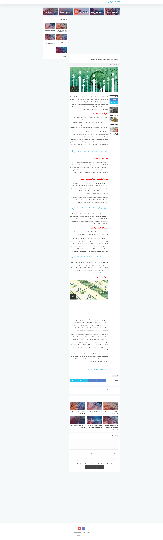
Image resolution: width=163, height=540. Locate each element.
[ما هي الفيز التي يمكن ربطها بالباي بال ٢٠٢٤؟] (97, 11)
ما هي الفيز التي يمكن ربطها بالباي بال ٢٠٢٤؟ (96, 13)
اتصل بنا (84, 532)
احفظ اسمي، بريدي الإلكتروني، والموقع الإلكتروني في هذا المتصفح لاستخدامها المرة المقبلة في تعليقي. (97, 463)
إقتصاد (116, 56)
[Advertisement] (94, 26)
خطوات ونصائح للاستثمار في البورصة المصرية (112, 13)
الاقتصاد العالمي (115, 375)
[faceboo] (83, 528)
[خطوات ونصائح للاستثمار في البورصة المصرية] (112, 11)
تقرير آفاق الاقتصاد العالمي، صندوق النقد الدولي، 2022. (98, 369)
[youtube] (79, 528)
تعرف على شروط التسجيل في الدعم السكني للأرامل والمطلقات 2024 (66, 12)
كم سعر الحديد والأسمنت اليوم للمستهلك (50, 13)
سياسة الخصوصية (77, 532)
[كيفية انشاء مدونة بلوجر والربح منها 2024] (81, 11)
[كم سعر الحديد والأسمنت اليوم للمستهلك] (50, 11)
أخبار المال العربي (112, 2)
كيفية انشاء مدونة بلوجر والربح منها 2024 (81, 13)
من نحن (88, 532)
